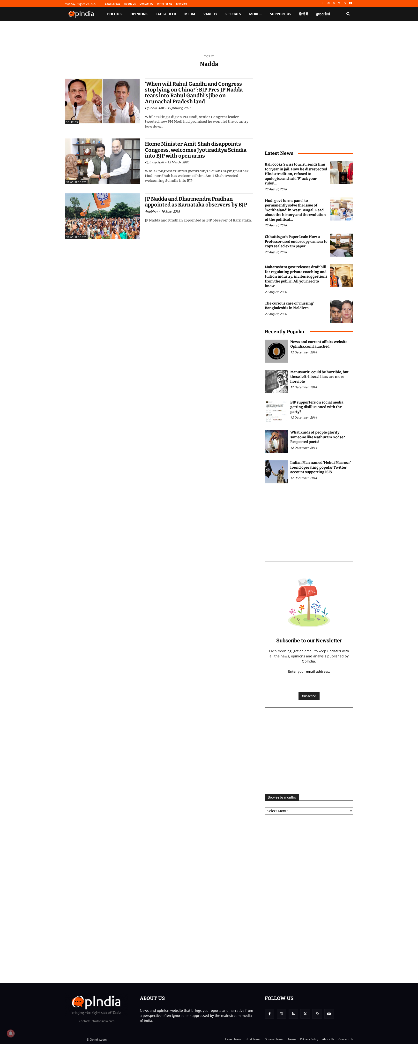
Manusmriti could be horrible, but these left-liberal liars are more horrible (319, 377)
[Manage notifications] (11, 1033)
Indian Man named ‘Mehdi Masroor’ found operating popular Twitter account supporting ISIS (320, 467)
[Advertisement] (309, 751)
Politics (72, 122)
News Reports (76, 182)
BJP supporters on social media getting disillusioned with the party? (316, 407)
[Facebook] (323, 3)
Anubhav (151, 211)
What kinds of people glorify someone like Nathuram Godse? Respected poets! (317, 437)
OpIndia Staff (154, 108)
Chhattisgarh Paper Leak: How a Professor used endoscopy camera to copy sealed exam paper (296, 241)
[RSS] (334, 3)
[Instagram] (328, 3)
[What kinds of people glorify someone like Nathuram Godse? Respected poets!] (276, 441)
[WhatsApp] (345, 3)
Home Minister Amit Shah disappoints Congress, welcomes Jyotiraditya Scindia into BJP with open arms (195, 150)
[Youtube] (350, 3)
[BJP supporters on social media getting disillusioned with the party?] (276, 411)
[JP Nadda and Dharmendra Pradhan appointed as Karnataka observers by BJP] (102, 216)
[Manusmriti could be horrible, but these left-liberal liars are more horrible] (276, 381)
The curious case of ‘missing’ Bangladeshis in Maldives (289, 305)
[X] (339, 3)
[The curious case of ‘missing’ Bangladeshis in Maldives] (341, 311)
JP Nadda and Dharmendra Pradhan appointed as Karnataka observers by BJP (196, 202)
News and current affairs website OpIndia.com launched (318, 344)
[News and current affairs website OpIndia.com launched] (276, 351)
